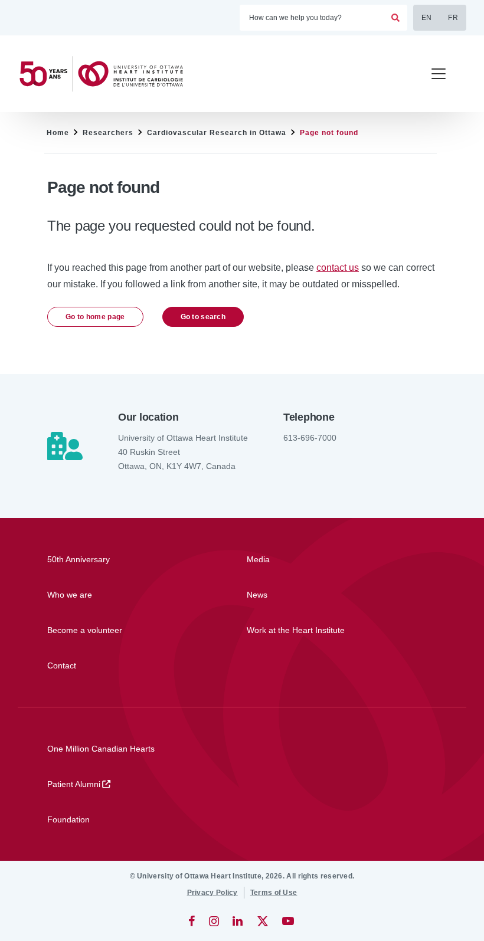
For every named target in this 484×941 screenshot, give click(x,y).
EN (426, 18)
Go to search (203, 317)
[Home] (106, 74)
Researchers (108, 133)
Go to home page (95, 317)
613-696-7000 (309, 437)
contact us (337, 268)
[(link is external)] (192, 921)
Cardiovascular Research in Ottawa (216, 133)
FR (453, 18)
